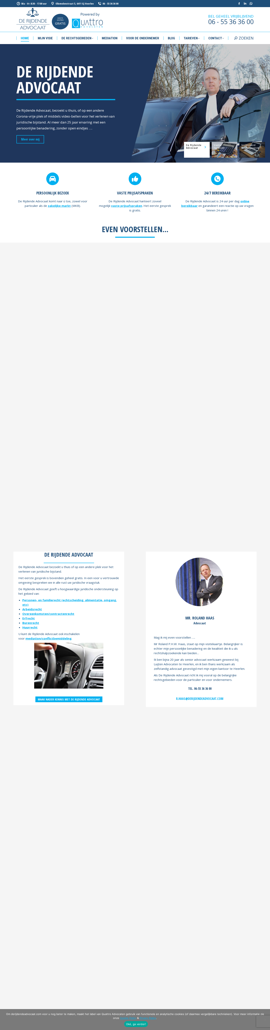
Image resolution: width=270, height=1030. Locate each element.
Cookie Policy (128, 1018)
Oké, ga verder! (136, 1024)
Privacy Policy (148, 1018)
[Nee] (265, 1020)
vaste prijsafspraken (126, 206)
